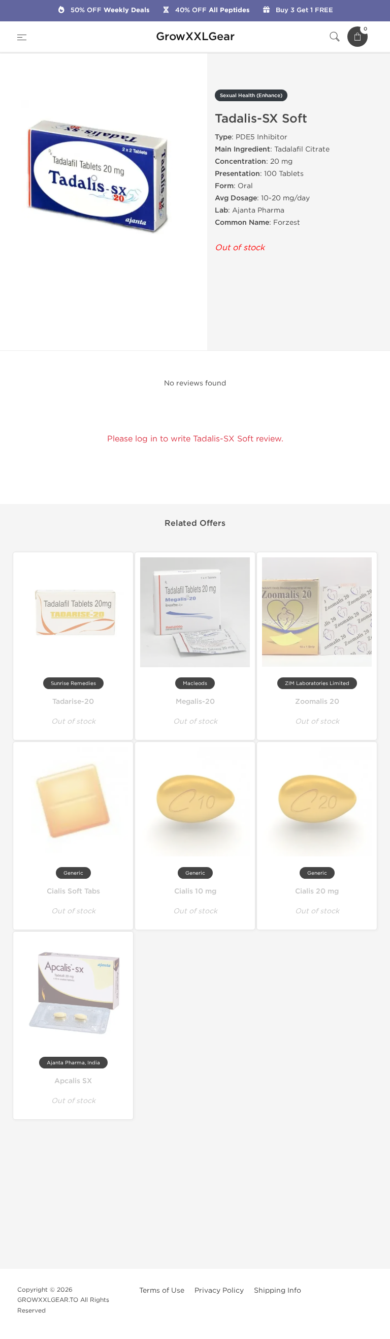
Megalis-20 (195, 701)
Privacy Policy (219, 1290)
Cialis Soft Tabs (73, 891)
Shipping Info (277, 1290)
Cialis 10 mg (195, 891)
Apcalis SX (73, 1081)
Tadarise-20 (73, 701)
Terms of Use (161, 1290)
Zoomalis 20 (317, 701)
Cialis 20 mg (317, 891)
